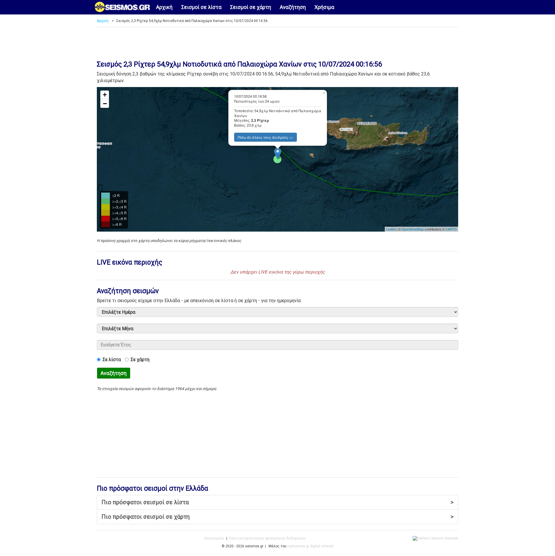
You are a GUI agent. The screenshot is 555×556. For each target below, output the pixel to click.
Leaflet (391, 229)
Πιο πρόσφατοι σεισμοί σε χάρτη (277, 516)
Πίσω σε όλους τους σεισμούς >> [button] (265, 137)
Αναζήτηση (293, 7)
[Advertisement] (277, 42)
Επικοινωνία (214, 538)
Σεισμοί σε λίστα (201, 7)
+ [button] (105, 94)
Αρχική (164, 7)
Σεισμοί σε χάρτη (250, 7)
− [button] (105, 103)
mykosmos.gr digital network (310, 546)
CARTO (451, 229)
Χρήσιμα (324, 7)
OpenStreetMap (413, 229)
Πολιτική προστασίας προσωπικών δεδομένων (267, 538)
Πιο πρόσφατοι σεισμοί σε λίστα (277, 502)
